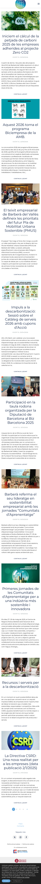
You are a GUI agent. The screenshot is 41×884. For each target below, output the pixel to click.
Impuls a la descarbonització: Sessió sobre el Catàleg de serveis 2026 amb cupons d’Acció (20, 317)
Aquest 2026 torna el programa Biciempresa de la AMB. (20, 131)
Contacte (20, 826)
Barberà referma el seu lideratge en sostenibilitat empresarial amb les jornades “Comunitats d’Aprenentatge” (20, 504)
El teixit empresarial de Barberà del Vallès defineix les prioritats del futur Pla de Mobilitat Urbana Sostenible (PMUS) (20, 220)
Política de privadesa (13, 844)
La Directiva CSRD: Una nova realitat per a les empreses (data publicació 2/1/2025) (20, 762)
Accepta (6, 881)
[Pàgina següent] (27, 809)
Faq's (21, 824)
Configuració (16, 881)
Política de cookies (28, 844)
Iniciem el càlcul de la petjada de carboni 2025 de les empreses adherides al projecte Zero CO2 (20, 44)
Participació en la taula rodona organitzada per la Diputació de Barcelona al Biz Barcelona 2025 (20, 412)
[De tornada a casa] (20, 4)
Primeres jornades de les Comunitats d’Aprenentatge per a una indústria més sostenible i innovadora (20, 598)
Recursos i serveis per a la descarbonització (20, 684)
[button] (39, 4)
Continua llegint (20, 94)
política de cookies (23, 877)
